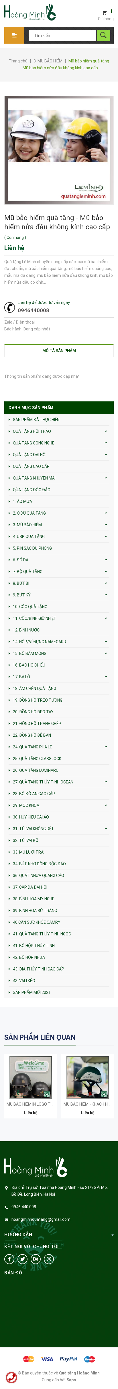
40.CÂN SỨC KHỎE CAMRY (36, 922)
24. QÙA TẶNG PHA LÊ (32, 747)
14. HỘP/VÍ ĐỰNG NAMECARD (39, 641)
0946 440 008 (23, 1207)
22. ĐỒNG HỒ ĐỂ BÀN (32, 735)
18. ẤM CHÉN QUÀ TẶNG (34, 688)
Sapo (71, 1380)
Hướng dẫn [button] (18, 1234)
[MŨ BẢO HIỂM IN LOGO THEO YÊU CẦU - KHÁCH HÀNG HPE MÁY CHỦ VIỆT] (31, 1077)
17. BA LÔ (21, 677)
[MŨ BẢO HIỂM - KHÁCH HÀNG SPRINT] (88, 1077)
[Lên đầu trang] (111, 1375)
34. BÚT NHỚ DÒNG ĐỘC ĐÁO (39, 864)
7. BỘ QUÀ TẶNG (27, 571)
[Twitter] (22, 1259)
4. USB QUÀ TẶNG (29, 536)
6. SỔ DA (20, 560)
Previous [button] (97, 1037)
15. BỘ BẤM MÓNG (29, 653)
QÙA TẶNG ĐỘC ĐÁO (31, 490)
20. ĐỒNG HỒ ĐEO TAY (33, 712)
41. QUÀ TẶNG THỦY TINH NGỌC (42, 934)
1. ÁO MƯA (22, 501)
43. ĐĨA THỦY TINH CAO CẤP (38, 969)
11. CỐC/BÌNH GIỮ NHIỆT (34, 618)
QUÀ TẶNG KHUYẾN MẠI (34, 478)
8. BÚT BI (21, 583)
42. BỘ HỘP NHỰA (29, 957)
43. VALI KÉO (24, 980)
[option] (30, 1089)
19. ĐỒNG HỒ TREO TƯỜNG (37, 700)
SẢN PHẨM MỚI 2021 (32, 992)
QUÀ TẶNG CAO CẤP (31, 466)
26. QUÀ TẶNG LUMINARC (35, 770)
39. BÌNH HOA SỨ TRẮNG (35, 910)
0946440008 (33, 310)
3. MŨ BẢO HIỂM (27, 525)
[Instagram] (49, 1259)
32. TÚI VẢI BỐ (25, 840)
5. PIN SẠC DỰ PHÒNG (32, 548)
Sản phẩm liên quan (40, 1037)
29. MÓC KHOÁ (26, 805)
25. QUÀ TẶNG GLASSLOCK (37, 758)
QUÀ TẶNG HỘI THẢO (32, 431)
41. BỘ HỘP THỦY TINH (34, 945)
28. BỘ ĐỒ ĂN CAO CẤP (34, 793)
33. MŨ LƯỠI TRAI (28, 852)
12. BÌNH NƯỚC (26, 630)
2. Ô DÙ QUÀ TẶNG (29, 513)
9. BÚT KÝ (22, 595)
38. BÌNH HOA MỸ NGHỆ (33, 899)
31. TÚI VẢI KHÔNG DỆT (33, 829)
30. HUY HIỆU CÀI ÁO (31, 817)
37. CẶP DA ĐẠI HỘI (30, 887)
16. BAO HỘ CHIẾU (29, 665)
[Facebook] (9, 1259)
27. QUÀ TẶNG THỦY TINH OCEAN (43, 782)
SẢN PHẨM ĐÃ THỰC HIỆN (36, 419)
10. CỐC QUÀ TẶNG (30, 606)
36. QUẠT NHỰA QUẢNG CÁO (38, 875)
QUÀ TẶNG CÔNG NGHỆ (33, 443)
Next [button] (109, 1037)
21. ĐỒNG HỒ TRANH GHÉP (37, 723)
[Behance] (36, 1259)
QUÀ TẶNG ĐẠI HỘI (29, 454)
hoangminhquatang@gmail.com (40, 1219)
